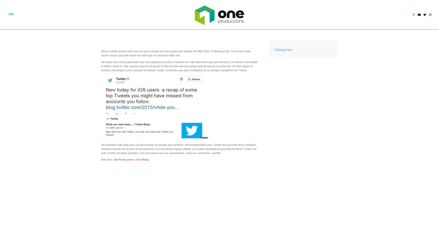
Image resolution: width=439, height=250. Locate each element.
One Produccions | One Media (131, 159)
